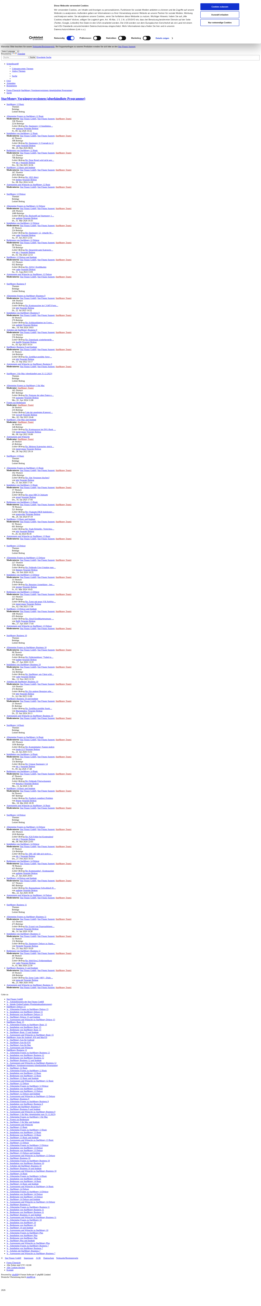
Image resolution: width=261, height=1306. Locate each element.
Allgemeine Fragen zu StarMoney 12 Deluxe (26, 206)
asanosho (20, 398)
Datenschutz (48, 1258)
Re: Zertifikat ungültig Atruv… (38, 357)
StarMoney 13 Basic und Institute (21, 519)
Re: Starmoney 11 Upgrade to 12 (39, 143)
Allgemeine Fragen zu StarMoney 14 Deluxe (26, 827)
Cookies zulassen (220, 7)
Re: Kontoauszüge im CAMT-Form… (41, 305)
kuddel (19, 659)
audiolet (19, 218)
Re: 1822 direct (31, 177)
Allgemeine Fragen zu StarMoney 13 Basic (25, 468)
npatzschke (20, 514)
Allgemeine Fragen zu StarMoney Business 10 (26, 647)
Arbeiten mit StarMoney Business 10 (22, 681)
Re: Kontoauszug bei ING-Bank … (40, 429)
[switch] (97, 38)
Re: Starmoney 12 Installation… (39, 126)
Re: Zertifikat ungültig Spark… (38, 708)
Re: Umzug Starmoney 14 (36, 764)
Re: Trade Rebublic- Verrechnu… (39, 529)
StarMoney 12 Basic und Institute (21, 167)
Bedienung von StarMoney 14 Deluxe (23, 861)
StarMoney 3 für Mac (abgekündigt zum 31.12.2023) (29, 373)
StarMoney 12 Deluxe (16, 194)
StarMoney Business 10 (17, 635)
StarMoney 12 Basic (15, 104)
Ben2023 (20, 783)
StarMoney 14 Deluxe (16, 815)
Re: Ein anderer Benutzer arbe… (39, 691)
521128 (19, 415)
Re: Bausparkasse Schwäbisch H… (40, 888)
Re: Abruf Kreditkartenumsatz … (39, 619)
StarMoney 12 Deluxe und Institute (22, 257)
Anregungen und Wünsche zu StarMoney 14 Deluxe (29, 895)
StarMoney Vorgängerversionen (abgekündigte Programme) (43, 98)
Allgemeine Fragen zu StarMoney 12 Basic (25, 116)
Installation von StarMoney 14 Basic (22, 754)
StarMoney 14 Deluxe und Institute (22, 878)
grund (18, 497)
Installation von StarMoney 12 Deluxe (23, 223)
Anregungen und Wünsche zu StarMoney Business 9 (29, 364)
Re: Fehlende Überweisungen (38, 781)
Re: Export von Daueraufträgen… (40, 926)
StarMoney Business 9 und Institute (22, 347)
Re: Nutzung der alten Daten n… (39, 395)
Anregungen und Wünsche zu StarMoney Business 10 (30, 716)
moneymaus (21, 432)
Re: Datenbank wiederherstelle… (39, 340)
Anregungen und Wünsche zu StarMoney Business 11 (30, 985)
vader (18, 145)
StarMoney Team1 (64, 119)
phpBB (15, 1274)
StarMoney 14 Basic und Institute (21, 788)
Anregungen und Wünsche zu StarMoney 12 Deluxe (29, 274)
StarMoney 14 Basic (15, 725)
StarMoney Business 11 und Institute (22, 968)
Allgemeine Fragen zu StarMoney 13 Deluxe (26, 558)
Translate (21, 54)
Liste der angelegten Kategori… (39, 412)
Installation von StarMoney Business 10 (24, 664)
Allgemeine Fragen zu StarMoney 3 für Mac (26, 385)
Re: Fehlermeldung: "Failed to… (39, 657)
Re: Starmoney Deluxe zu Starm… (40, 943)
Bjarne (18, 800)
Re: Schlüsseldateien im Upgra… (39, 322)
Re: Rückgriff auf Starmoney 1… (39, 216)
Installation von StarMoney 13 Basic (22, 485)
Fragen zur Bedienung (16, 402)
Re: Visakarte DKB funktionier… (39, 512)
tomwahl (19, 980)
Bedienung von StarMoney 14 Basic (22, 771)
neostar (19, 587)
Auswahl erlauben (219, 15)
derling (19, 180)
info (17, 308)
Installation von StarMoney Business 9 (23, 313)
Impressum (28, 1258)
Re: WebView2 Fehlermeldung (38, 960)
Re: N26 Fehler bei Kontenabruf (39, 837)
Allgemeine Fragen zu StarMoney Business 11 (26, 917)
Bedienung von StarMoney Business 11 (24, 951)
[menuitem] (22, 69)
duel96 (19, 342)
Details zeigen (162, 38)
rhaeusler (20, 929)
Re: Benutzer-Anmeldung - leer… (40, 584)
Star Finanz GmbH (28, 119)
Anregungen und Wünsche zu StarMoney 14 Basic (28, 805)
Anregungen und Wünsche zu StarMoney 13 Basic (28, 536)
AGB (38, 1258)
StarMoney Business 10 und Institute (22, 699)
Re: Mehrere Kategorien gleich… (39, 446)
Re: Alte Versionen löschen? (37, 478)
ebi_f (18, 162)
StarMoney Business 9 (16, 284)
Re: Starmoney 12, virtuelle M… (39, 233)
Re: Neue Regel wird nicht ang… (39, 160)
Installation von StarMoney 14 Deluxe (23, 844)
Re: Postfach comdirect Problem (39, 798)
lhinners (19, 570)
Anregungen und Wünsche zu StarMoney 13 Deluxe (29, 626)
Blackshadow (21, 711)
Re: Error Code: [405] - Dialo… (39, 978)
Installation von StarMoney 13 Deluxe (23, 575)
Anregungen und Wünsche (18, 437)
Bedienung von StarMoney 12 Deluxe (23, 240)
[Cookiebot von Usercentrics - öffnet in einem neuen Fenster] (36, 38)
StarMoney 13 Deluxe (16, 546)
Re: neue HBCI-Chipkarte (36, 495)
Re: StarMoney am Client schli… (39, 674)
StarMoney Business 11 (17, 905)
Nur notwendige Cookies (220, 22)
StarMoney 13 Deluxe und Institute (22, 609)
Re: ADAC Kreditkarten (35, 267)
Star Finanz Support (126, 46)
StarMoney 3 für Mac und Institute (21, 420)
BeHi (18, 621)
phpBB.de (31, 1277)
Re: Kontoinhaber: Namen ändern (39, 747)
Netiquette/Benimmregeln (43, 46)
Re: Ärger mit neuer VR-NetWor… (40, 601)
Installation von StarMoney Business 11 (24, 934)
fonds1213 (20, 749)
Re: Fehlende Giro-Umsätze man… (40, 567)
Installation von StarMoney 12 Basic (22, 133)
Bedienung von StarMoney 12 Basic (22, 150)
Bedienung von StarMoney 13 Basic (22, 502)
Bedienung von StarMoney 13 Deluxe (23, 592)
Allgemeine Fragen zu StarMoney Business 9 (26, 296)
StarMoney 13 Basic (15, 456)
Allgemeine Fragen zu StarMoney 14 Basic (25, 737)
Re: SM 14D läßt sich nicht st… (39, 854)
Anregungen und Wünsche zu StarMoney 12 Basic (28, 184)
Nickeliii (19, 946)
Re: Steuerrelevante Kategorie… (39, 250)
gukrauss (19, 128)
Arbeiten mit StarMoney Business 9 (22, 330)
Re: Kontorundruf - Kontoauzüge (39, 871)
